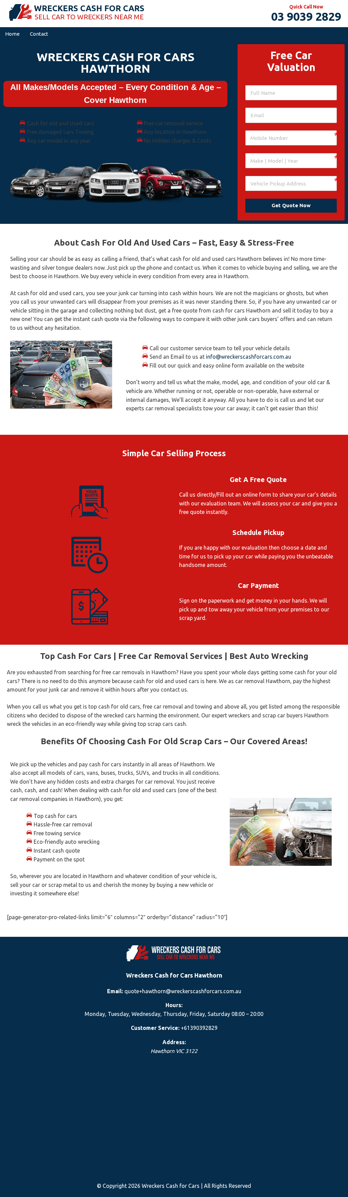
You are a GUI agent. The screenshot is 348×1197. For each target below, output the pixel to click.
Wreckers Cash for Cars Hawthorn (174, 975)
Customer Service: (155, 1028)
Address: (174, 1042)
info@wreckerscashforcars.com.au (248, 357)
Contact (39, 34)
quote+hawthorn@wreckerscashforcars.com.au (182, 991)
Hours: (174, 1005)
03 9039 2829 (306, 16)
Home (12, 34)
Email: (115, 991)
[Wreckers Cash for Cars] (20, 13)
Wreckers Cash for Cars (89, 8)
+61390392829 (199, 1028)
